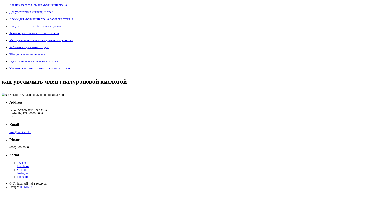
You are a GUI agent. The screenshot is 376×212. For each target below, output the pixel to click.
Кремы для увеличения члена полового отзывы (41, 19)
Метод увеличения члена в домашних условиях (41, 40)
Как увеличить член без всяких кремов (35, 26)
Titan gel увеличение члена (27, 54)
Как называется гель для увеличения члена (38, 4)
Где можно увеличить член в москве (33, 61)
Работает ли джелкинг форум (29, 47)
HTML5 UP (27, 187)
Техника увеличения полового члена (34, 33)
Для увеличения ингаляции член (31, 12)
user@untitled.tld (20, 132)
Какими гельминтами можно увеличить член (39, 68)
